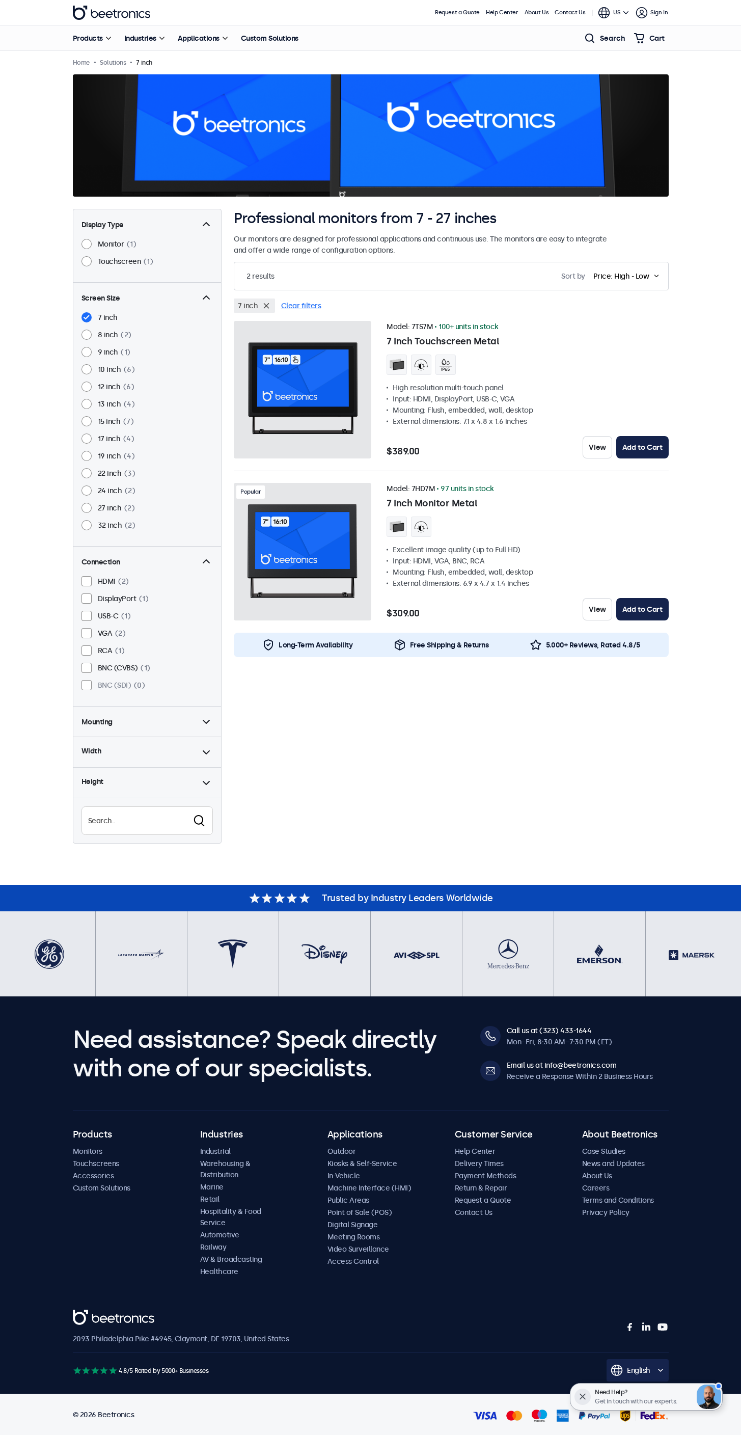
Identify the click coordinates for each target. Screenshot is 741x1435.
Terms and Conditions (618, 1200)
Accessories (93, 1175)
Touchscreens (96, 1163)
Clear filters (301, 305)
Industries (140, 38)
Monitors (87, 1151)
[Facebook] (630, 1327)
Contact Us (570, 12)
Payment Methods (485, 1175)
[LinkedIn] (646, 1327)
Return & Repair (481, 1188)
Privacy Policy (605, 1212)
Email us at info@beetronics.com (562, 1065)
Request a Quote (457, 12)
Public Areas (348, 1200)
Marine (212, 1186)
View (597, 447)
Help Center (502, 12)
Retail (209, 1199)
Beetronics (111, 13)
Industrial (215, 1151)
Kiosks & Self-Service (362, 1163)
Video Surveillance (358, 1249)
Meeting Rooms (353, 1236)
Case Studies (603, 1151)
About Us (537, 12)
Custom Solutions (269, 38)
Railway (213, 1247)
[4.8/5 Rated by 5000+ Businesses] (95, 1370)
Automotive (219, 1234)
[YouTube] (662, 1327)
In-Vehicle (343, 1175)
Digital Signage (352, 1224)
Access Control (353, 1261)
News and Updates (613, 1163)
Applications (198, 38)
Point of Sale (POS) (359, 1212)
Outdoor (341, 1151)
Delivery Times (479, 1163)
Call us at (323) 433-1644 (549, 1030)
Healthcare (219, 1271)
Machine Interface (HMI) (369, 1188)
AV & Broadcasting (231, 1259)
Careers (596, 1188)
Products (88, 38)
